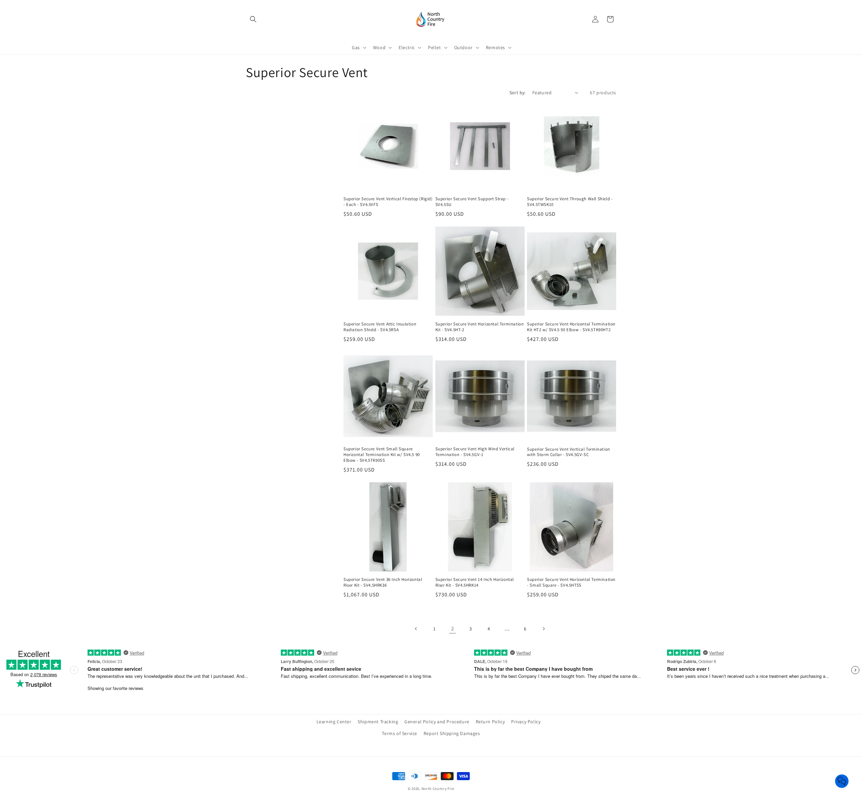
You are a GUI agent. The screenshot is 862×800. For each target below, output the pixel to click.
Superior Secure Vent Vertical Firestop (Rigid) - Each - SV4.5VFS (388, 201)
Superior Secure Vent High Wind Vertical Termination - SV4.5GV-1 (475, 451)
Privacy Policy (525, 722)
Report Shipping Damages (452, 733)
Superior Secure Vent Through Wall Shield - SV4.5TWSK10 (569, 201)
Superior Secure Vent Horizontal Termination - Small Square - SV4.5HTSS (571, 582)
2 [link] (452, 628)
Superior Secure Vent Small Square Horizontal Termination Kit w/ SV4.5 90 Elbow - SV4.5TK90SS (381, 454)
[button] (253, 19)
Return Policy (490, 722)
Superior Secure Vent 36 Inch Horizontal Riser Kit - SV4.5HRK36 (382, 582)
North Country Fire (438, 788)
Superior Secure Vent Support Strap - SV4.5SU (472, 201)
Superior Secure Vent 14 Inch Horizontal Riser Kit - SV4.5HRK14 (474, 582)
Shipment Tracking (378, 722)
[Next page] (543, 628)
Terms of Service (399, 733)
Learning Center (334, 722)
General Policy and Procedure (436, 722)
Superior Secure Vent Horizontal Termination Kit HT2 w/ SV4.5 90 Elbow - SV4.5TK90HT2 (571, 327)
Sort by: (517, 93)
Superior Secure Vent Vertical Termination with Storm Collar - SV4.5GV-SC (568, 452)
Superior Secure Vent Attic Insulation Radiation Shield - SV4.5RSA (379, 327)
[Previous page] (416, 628)
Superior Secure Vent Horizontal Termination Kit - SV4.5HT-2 (479, 327)
